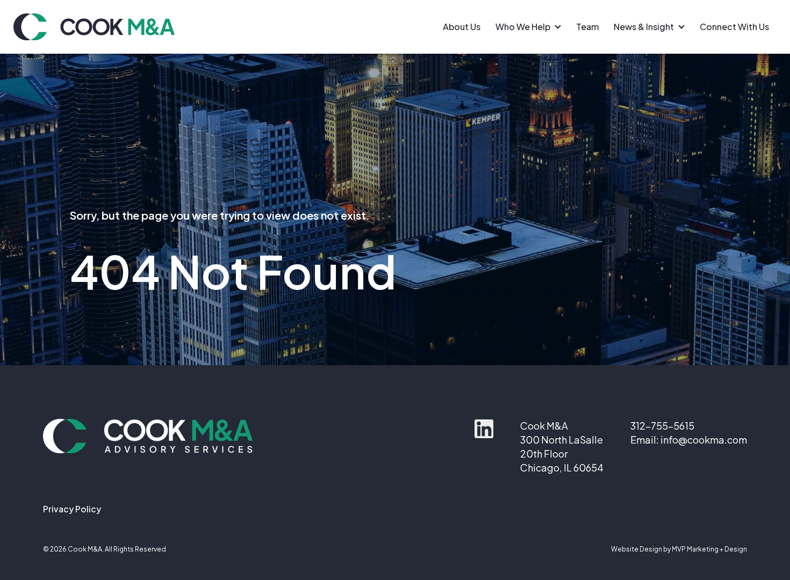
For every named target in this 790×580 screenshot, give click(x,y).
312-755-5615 (662, 425)
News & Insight (644, 26)
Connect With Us (734, 26)
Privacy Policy (72, 508)
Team (587, 26)
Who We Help (522, 26)
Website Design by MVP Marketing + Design (679, 549)
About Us (461, 26)
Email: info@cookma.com (688, 439)
